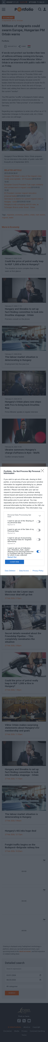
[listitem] (24, 515)
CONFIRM (14, 562)
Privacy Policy (38, 571)
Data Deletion (10, 571)
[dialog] (24, 521)
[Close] (43, 471)
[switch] (38, 521)
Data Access (24, 571)
